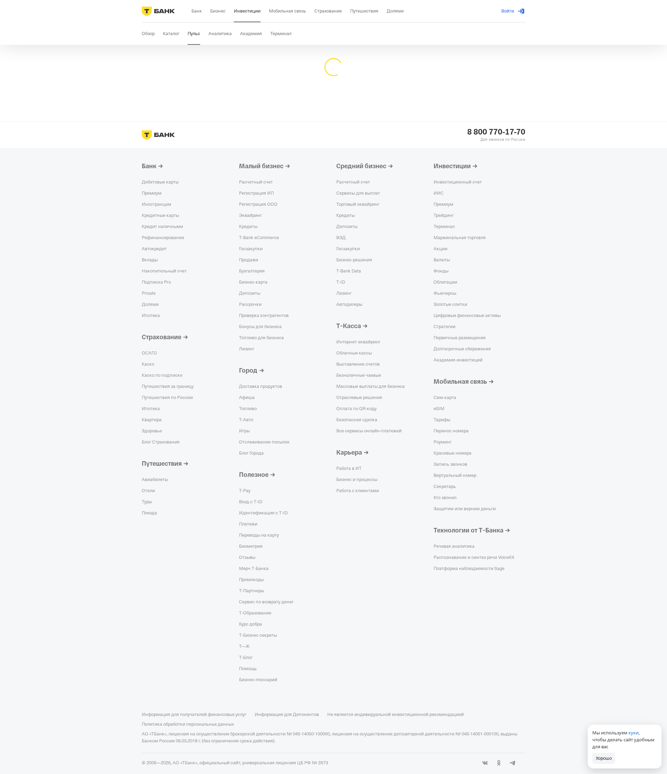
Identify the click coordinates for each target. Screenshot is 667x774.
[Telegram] (513, 763)
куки (633, 733)
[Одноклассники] (499, 763)
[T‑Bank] (158, 11)
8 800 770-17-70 (496, 132)
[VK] (485, 763)
